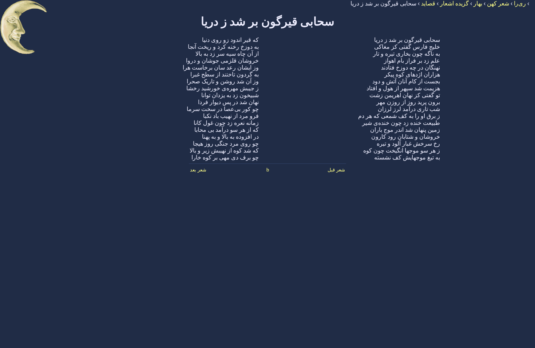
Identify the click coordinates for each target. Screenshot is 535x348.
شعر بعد (198, 170)
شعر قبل (336, 170)
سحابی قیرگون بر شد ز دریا (267, 21)
